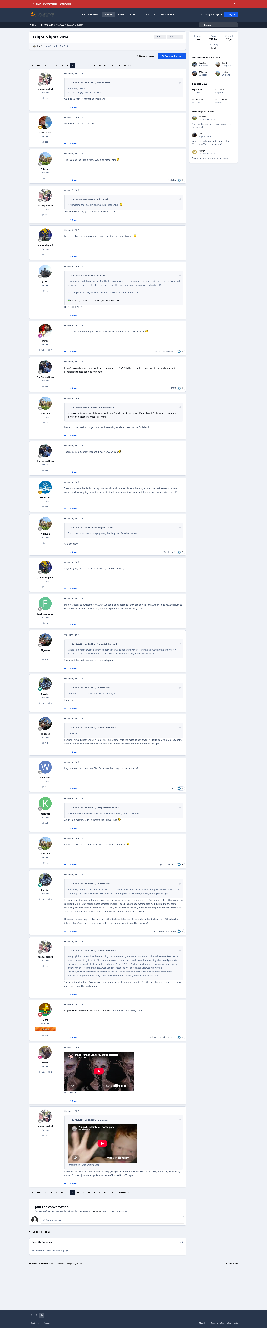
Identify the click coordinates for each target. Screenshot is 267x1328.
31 (67, 66)
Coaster (45, 694)
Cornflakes (45, 132)
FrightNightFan (45, 614)
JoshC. (40, 46)
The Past (64, 46)
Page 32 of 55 (124, 66)
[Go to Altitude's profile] (45, 158)
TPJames (45, 650)
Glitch (45, 1062)
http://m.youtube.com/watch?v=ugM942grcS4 (87, 1010)
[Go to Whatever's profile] (45, 767)
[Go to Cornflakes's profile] (45, 122)
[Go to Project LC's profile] (45, 487)
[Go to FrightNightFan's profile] (45, 603)
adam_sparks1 (45, 89)
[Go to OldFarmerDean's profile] (45, 366)
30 (62, 66)
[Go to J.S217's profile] (45, 271)
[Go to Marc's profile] (45, 1009)
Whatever (45, 777)
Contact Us (35, 1323)
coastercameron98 (162, 352)
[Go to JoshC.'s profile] (34, 46)
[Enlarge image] (117, 159)
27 (45, 66)
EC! (175, 352)
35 (89, 66)
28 (51, 66)
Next (106, 66)
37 (100, 66)
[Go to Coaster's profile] (45, 683)
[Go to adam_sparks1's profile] (45, 78)
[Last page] (112, 65)
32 (72, 66)
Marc (45, 1019)
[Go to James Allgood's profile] (45, 234)
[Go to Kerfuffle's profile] (45, 803)
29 (56, 66)
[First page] (32, 65)
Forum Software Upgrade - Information (53, 3)
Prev (39, 66)
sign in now (97, 1211)
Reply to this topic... (54, 1220)
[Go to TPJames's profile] (45, 639)
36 (94, 66)
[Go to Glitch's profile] (45, 1052)
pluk (151, 1037)
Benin (45, 340)
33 (78, 66)
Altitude (45, 169)
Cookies (47, 1323)
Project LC (45, 497)
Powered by (224, 1323)
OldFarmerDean (45, 377)
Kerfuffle (172, 552)
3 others (173, 1037)
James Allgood (45, 245)
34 (83, 66)
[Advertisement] (133, 1288)
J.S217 (45, 281)
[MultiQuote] (65, 107)
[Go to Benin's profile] (45, 330)
